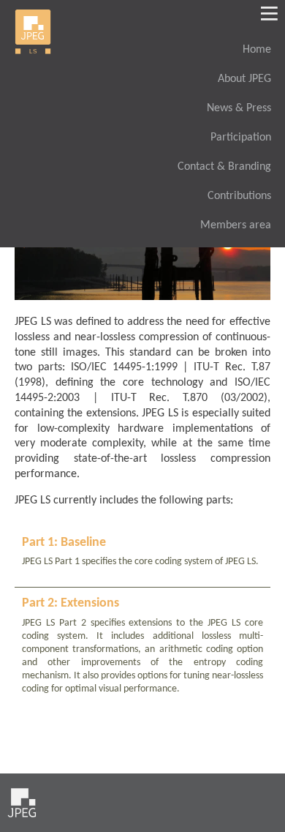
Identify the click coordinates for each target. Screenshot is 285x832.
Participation (240, 137)
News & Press (239, 108)
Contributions (239, 196)
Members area (235, 225)
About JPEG (244, 79)
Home (257, 50)
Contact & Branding (224, 167)
